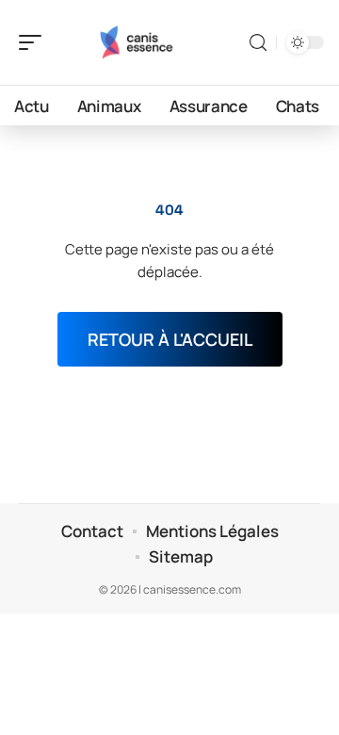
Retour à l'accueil (170, 339)
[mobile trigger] (35, 42)
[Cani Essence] (135, 42)
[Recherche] (258, 42)
